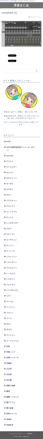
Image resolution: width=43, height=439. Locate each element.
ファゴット (10, 307)
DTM (8, 141)
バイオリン (10, 279)
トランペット (11, 257)
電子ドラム (10, 402)
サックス (9, 217)
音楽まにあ (21, 5)
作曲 (8, 346)
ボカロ (9, 329)
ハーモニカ (10, 273)
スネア (9, 228)
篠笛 (8, 391)
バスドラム (10, 285)
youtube (9, 156)
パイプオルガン (12, 290)
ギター (9, 195)
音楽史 (9, 419)
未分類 (9, 380)
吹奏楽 (9, 363)
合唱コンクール (12, 357)
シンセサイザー (12, 223)
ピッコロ (9, 301)
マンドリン (10, 335)
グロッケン (10, 206)
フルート (9, 313)
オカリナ (9, 172)
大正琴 (9, 369)
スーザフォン (11, 240)
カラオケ (9, 189)
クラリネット (11, 200)
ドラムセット (11, 268)
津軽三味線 (10, 385)
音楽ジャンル (11, 414)
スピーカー (10, 234)
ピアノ (9, 296)
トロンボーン (11, 262)
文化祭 (9, 374)
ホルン (9, 324)
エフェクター (11, 167)
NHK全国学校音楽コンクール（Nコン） (20, 148)
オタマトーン (11, 178)
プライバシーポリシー (17, 433)
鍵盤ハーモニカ (12, 397)
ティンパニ (10, 251)
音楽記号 (9, 425)
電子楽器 (9, 408)
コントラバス (11, 212)
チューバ (10, 245)
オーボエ (9, 184)
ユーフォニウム (12, 341)
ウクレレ (9, 161)
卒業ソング (10, 352)
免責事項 (29, 433)
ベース (9, 318)
